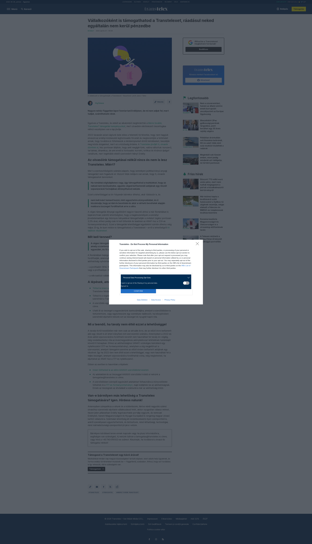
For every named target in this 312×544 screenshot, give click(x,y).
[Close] (198, 244)
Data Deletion (142, 300)
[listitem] (155, 277)
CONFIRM (138, 291)
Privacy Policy (170, 300)
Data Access (156, 300)
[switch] (186, 283)
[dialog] (156, 272)
